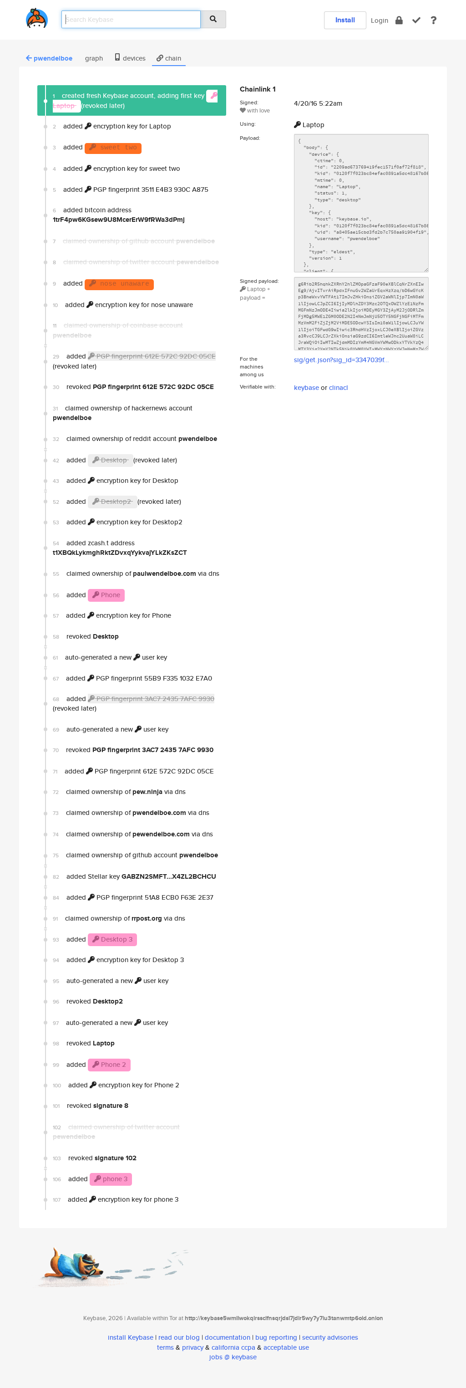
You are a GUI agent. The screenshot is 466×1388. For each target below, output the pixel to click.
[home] (37, 16)
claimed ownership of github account (135, 855)
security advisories (330, 1337)
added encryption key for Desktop (115, 480)
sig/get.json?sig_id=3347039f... (341, 359)
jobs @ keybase (233, 1357)
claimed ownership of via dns (136, 574)
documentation (227, 1337)
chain (172, 58)
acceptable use (286, 1347)
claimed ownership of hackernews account (122, 413)
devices (133, 58)
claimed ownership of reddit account (135, 439)
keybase (306, 387)
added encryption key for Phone (112, 615)
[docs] (434, 20)
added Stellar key (134, 876)
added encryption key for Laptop (112, 126)
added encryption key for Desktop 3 (118, 959)
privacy (192, 1347)
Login (379, 20)
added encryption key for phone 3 (115, 1199)
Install (345, 20)
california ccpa (233, 1347)
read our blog (179, 1337)
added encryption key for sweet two (116, 168)
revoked (133, 387)
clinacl (338, 387)
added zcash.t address (120, 548)
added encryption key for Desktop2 (117, 522)
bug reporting (276, 1337)
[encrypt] (399, 20)
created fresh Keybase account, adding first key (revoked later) (129, 100)
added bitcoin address (119, 215)
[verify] (416, 20)
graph (93, 58)
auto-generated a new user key (110, 657)
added (95, 147)
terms (165, 1347)
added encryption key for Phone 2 (116, 1085)
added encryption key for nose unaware (123, 304)
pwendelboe (53, 58)
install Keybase (130, 1337)
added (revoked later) (134, 360)
